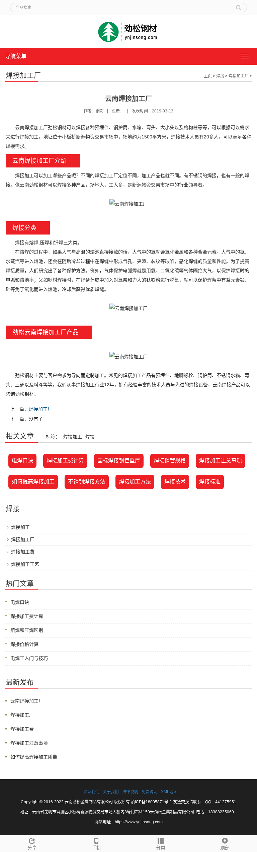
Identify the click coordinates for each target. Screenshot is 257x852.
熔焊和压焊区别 (26, 630)
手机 (96, 847)
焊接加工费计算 (65, 460)
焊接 (220, 76)
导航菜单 (15, 56)
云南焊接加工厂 (26, 701)
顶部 (225, 847)
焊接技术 (175, 481)
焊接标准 (210, 481)
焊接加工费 (22, 551)
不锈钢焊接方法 (86, 481)
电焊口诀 (22, 460)
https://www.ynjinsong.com (139, 822)
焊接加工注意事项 (220, 460)
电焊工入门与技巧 (29, 658)
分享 (32, 847)
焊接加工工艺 (25, 564)
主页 (208, 76)
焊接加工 (20, 527)
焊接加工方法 (135, 481)
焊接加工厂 (239, 76)
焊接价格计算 (24, 644)
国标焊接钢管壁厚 (118, 460)
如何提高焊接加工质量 (33, 757)
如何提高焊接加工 (33, 481)
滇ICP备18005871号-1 (151, 802)
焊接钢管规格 (170, 460)
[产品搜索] (239, 5)
